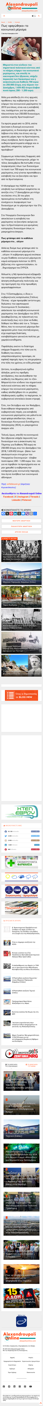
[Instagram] (20, 1386)
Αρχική (3, 22)
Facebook (8, 496)
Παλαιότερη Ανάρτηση (21, 526)
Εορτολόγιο (12, 1365)
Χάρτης (30, 1365)
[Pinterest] (25, 1386)
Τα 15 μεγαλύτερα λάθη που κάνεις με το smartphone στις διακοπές (21, 1302)
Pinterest (26, 500)
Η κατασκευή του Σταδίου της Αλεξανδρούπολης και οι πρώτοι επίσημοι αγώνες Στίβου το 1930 (19, 625)
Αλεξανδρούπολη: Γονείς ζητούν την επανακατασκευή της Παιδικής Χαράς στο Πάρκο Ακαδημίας (20, 602)
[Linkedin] (14, 1386)
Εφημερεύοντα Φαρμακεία (12, 1361)
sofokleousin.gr (13, 484)
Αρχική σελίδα (21, 532)
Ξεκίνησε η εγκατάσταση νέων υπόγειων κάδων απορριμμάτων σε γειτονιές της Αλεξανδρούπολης (24, 1024)
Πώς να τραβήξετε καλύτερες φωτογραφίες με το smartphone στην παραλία (21, 1278)
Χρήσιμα (12, 1369)
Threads (34, 496)
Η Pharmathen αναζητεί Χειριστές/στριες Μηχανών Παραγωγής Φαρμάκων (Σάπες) (19, 581)
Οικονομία (17, 22)
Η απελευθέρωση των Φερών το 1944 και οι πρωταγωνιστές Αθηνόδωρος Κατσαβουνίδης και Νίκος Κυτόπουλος (21, 557)
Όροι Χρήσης (12, 1372)
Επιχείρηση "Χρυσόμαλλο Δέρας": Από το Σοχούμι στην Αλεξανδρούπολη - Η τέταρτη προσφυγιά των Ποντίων (20, 648)
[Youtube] (30, 1386)
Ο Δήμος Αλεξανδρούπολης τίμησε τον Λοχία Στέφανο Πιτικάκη (20, 1254)
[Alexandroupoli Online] (21, 11)
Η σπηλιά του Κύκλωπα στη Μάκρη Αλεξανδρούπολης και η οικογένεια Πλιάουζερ (21, 673)
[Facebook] (4, 1386)
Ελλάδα (10, 22)
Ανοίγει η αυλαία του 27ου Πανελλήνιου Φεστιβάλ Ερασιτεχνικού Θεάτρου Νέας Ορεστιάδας (25, 955)
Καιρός (31, 1357)
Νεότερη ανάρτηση (21, 521)
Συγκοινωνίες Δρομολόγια (31, 1361)
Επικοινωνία (31, 1372)
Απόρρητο (31, 1369)
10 (7, 1295)
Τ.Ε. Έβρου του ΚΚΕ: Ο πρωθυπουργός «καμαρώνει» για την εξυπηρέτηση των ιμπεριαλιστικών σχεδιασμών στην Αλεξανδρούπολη (21, 1227)
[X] (9, 1386)
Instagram (23, 496)
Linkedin (16, 500)
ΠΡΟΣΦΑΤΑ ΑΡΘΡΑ (13, 921)
